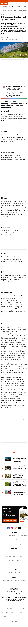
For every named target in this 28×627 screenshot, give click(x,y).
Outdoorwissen (6, 6)
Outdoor (6, 616)
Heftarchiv (10, 572)
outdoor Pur (22, 539)
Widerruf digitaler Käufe (20, 544)
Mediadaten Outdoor (8, 580)
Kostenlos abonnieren (10, 520)
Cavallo (11, 608)
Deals (25, 6)
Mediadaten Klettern (20, 580)
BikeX (23, 604)
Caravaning (5, 608)
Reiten (8, 539)
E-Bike (24, 535)
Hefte (12, 0)
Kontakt (8, 552)
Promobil (12, 616)
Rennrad (19, 535)
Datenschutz (20, 556)
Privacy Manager (6, 560)
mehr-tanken (5, 612)
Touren (12, 6)
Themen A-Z (15, 539)
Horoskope (19, 6)
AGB (20, 552)
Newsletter (4, 535)
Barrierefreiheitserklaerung (18, 560)
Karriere (14, 564)
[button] (14, 50)
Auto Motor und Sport (14, 604)
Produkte (16, 0)
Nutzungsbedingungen (9, 556)
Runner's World (19, 616)
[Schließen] (24, 86)
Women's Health (14, 621)
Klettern (4, 539)
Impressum (14, 552)
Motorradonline (21, 612)
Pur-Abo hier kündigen (7, 544)
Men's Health (13, 612)
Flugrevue (17, 608)
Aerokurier (5, 604)
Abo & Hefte (17, 572)
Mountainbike (12, 535)
